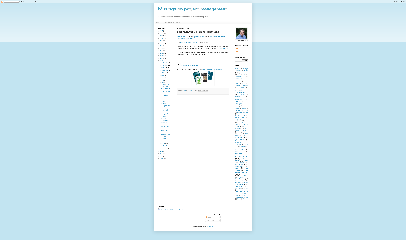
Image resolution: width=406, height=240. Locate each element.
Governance (244, 124)
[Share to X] (203, 91)
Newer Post (181, 98)
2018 (161, 48)
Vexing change (165, 134)
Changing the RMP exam (165, 85)
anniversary (238, 76)
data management (242, 112)
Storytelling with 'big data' (165, 109)
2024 (161, 33)
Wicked (239, 199)
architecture (238, 78)
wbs (247, 197)
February (164, 145)
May (162, 80)
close (244, 89)
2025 (161, 31)
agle (239, 74)
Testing (246, 188)
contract (237, 101)
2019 (161, 46)
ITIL (247, 132)
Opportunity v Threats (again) (165, 114)
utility (236, 195)
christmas (237, 89)
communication (240, 92)
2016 (161, 53)
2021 (161, 41)
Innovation (245, 130)
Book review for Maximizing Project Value (165, 90)
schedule (245, 175)
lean (236, 139)
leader (244, 135)
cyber (246, 110)
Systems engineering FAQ (165, 105)
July (162, 75)
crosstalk (243, 106)
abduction (237, 68)
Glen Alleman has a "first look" (189, 42)
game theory (241, 122)
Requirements (239, 166)
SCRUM (242, 177)
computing (237, 98)
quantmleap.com (199, 37)
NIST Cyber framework (165, 94)
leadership (238, 137)
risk (236, 168)
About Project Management (173, 22)
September (164, 70)
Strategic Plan (239, 181)
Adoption (239, 70)
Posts (239, 48)
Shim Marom (181, 37)
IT (242, 132)
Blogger (210, 226)
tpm (245, 193)
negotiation (238, 142)
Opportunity (238, 144)
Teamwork (238, 186)
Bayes (237, 80)
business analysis (241, 85)
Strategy (237, 182)
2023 (161, 36)
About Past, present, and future (165, 138)
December (164, 62)
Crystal (237, 108)
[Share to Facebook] (205, 91)
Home (158, 22)
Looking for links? (164, 123)
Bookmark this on (189, 65)
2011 (161, 153)
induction (237, 130)
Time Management (241, 191)
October (163, 67)
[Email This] (199, 91)
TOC (239, 193)
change (241, 87)
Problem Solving (240, 150)
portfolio (243, 148)
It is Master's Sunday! (164, 119)
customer (238, 110)
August (163, 72)
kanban (239, 133)
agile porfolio (244, 73)
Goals (236, 124)
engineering (238, 119)
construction (238, 99)
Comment (243, 90)
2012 (161, 151)
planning (242, 146)
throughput (242, 190)
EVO (247, 121)
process (237, 151)
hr (238, 126)
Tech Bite (238, 188)
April (162, 82)
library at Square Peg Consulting (212, 69)
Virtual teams (239, 197)
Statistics (238, 179)
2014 (161, 58)
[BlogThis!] (201, 91)
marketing (242, 139)
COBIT (237, 90)
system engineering (241, 183)
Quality (246, 161)
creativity (237, 105)
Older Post (225, 98)
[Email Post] (195, 90)
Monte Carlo (239, 141)
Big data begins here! (165, 131)
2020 (161, 43)
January (163, 148)
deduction (237, 115)
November (164, 65)
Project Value (189, 93)
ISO (239, 132)
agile (246, 70)
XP (243, 199)
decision (241, 114)
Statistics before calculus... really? (165, 99)
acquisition (245, 68)
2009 (161, 158)
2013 (161, 60)
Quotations (239, 164)
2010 (161, 156)
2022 (161, 38)
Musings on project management (192, 9)
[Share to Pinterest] (207, 91)
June (163, 77)
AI (244, 75)
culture (244, 108)
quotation (242, 162)
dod (244, 115)
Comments (241, 52)
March (163, 143)
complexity (238, 96)
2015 (161, 55)
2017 (161, 50)
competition (242, 94)
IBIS (245, 128)
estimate (238, 121)
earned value (239, 117)
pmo (236, 148)
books (183, 93)
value (243, 195)
